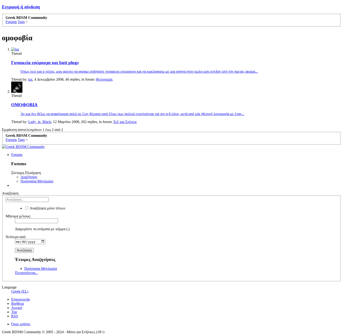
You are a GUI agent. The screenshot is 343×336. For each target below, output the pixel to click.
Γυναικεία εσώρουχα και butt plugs (45, 62)
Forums (16, 155)
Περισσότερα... (26, 273)
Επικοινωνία (20, 299)
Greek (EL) (19, 291)
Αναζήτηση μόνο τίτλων (47, 208)
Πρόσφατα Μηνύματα (37, 181)
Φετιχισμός (104, 79)
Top (14, 312)
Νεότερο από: (16, 237)
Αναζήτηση (29, 177)
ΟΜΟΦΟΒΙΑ (24, 104)
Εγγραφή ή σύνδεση (21, 6)
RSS (14, 316)
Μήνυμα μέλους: (18, 216)
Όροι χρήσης (20, 324)
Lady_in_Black (39, 122)
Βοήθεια (17, 303)
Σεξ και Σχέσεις (125, 122)
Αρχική (16, 308)
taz (30, 79)
